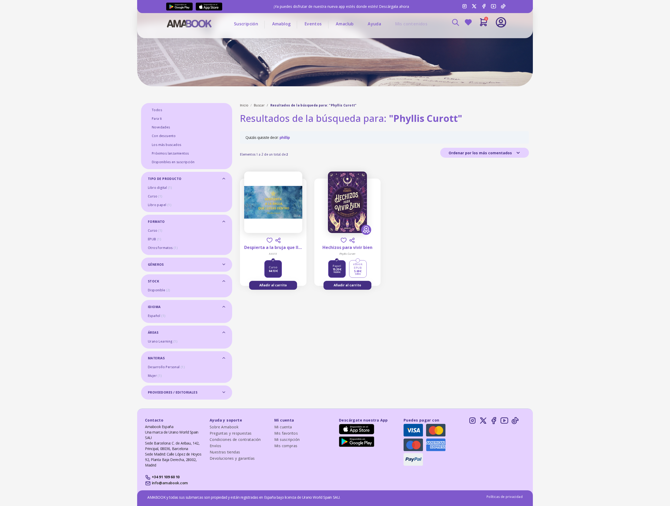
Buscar (259, 105)
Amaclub (345, 24)
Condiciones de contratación (235, 439)
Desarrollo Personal (166, 367)
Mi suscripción (287, 439)
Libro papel (159, 205)
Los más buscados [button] (166, 145)
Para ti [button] (157, 118)
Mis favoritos (286, 433)
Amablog (281, 24)
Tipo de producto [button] (164, 179)
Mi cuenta (283, 426)
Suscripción (246, 24)
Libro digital (160, 187)
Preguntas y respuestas (231, 433)
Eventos (313, 24)
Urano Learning (162, 341)
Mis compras (285, 445)
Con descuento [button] (164, 136)
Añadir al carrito (273, 285)
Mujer (155, 375)
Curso (155, 196)
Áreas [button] (153, 332)
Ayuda (374, 24)
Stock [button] (153, 281)
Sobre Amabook (224, 426)
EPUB (154, 239)
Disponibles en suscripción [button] (173, 162)
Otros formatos (162, 248)
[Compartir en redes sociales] (278, 240)
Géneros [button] (156, 264)
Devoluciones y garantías (232, 458)
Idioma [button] (154, 307)
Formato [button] (156, 221)
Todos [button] (157, 110)
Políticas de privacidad (505, 496)
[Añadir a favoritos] (269, 240)
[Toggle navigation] (479, 37)
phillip (285, 137)
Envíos (215, 445)
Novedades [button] (161, 127)
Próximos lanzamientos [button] (170, 153)
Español (156, 316)
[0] (483, 24)
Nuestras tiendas (225, 452)
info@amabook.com (170, 482)
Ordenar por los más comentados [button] (481, 152)
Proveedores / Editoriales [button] (172, 392)
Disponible (159, 290)
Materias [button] (156, 358)
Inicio (244, 105)
